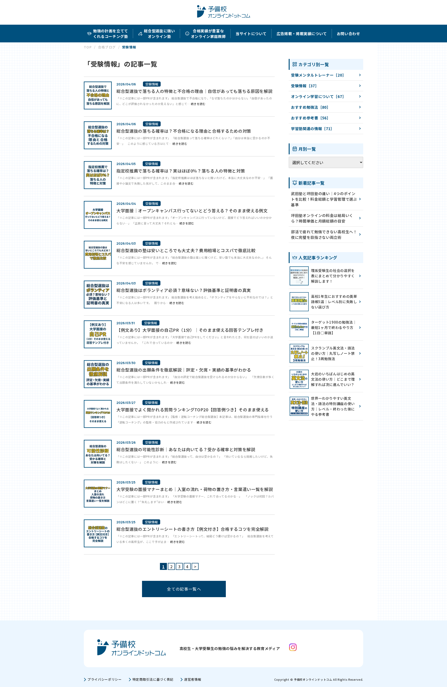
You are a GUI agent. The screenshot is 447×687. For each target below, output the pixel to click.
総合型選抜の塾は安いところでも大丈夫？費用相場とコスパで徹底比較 (186, 250)
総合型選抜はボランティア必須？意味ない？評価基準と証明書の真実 (183, 290)
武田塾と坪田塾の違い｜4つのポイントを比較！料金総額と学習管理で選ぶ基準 (324, 199)
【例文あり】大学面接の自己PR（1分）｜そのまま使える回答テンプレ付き (190, 330)
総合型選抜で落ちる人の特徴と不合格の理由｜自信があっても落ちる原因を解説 (194, 91)
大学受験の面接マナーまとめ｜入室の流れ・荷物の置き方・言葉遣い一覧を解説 (194, 489)
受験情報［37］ (305, 85)
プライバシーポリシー (105, 679)
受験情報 (151, 84)
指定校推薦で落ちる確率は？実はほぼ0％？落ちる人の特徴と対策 (180, 171)
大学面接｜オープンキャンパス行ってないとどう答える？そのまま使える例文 (192, 210)
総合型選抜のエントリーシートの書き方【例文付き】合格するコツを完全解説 (192, 529)
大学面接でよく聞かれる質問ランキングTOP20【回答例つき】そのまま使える (192, 409)
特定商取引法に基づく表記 (152, 679)
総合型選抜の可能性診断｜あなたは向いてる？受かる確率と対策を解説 (185, 449)
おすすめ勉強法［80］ (310, 107)
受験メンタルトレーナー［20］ (318, 75)
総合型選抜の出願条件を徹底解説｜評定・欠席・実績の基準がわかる (183, 370)
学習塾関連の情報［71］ (312, 128)
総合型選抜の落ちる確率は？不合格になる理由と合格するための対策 (183, 131)
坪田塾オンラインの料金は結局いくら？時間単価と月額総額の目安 (322, 218)
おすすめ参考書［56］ (310, 118)
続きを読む (198, 104)
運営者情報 (192, 679)
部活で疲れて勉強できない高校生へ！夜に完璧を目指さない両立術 (324, 234)
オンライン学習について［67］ (318, 96)
